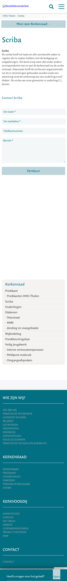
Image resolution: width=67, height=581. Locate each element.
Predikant (11, 291)
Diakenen (11, 312)
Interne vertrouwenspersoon (25, 350)
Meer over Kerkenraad (32, 24)
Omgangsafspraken (19, 360)
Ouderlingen (13, 307)
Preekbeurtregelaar (17, 339)
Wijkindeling (13, 334)
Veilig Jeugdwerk (16, 344)
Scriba (21, 16)
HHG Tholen (9, 16)
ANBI (10, 323)
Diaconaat (13, 317)
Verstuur (33, 171)
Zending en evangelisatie (23, 328)
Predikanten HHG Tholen (23, 296)
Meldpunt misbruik (19, 355)
